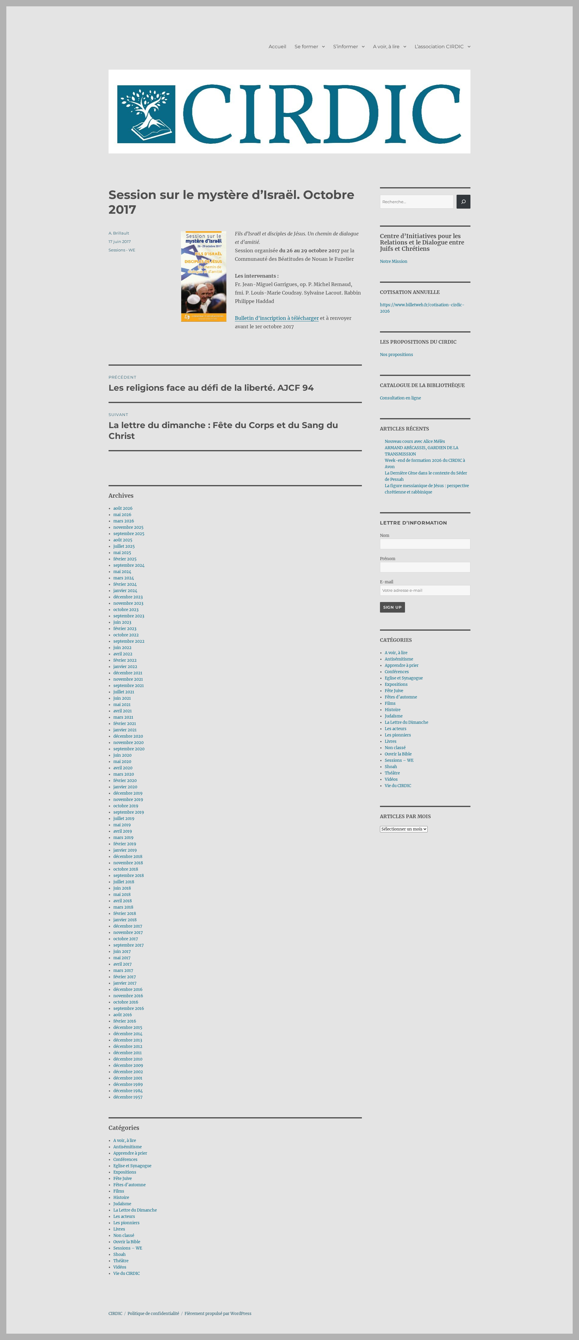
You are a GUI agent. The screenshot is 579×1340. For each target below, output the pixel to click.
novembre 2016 (128, 995)
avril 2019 (122, 831)
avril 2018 (122, 900)
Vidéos (119, 1267)
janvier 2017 (125, 983)
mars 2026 (123, 521)
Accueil (277, 46)
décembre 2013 (127, 1040)
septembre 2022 (128, 641)
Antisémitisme (127, 1146)
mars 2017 (123, 970)
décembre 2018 (127, 856)
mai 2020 (122, 761)
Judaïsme (122, 1203)
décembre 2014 (127, 1033)
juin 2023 (122, 622)
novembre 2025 (128, 527)
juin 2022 (122, 647)
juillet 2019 (123, 818)
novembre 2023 (128, 603)
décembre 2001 (127, 1078)
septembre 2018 (128, 875)
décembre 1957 (128, 1097)
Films (118, 1191)
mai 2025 (122, 552)
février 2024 (125, 584)
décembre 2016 (128, 989)
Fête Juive (122, 1178)
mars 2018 (123, 907)
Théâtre (120, 1260)
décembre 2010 (127, 1059)
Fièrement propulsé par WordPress (218, 1313)
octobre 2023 (125, 609)
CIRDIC (115, 1313)
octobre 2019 (125, 806)
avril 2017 (122, 964)
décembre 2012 (127, 1046)
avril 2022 (122, 654)
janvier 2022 (125, 666)
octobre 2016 (125, 1002)
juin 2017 (122, 951)
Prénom (387, 558)
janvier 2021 (125, 730)
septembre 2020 (128, 749)
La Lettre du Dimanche (135, 1210)
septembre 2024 (128, 565)
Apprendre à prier (130, 1153)
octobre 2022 (126, 635)
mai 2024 (122, 571)
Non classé (123, 1235)
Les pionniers (126, 1222)
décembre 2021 (127, 673)
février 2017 (124, 976)
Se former (306, 46)
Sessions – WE (127, 1248)
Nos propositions (396, 354)
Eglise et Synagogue (132, 1165)
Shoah (119, 1254)
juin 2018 (122, 888)
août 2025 (122, 540)
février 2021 (124, 723)
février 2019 (124, 844)
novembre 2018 (128, 862)
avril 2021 (122, 711)
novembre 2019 (128, 799)
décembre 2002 (128, 1071)
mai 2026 (122, 514)
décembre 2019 (128, 793)
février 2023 (124, 628)
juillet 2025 (124, 546)
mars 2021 (123, 717)
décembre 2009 (128, 1065)
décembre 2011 (127, 1052)
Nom (384, 535)
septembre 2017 (128, 945)
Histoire (121, 1197)
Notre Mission (393, 261)
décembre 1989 (128, 1084)
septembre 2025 (128, 533)
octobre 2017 (125, 938)
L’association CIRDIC (439, 46)
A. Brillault (119, 233)
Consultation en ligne (400, 398)
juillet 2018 (123, 881)
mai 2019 (122, 825)
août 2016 (122, 1014)
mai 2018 (122, 894)
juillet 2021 (123, 692)
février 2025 (125, 559)
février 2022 (125, 660)
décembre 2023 (128, 597)
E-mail (386, 582)
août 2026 (123, 508)
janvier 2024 (125, 590)
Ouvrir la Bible (126, 1241)
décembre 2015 (127, 1027)
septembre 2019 (128, 812)
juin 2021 (122, 698)
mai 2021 (122, 704)
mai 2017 (122, 957)
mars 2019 (123, 837)
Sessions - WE (122, 250)
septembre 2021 (128, 685)
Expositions (124, 1172)
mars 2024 (123, 578)
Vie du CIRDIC (126, 1273)
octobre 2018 (125, 869)
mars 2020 (123, 774)
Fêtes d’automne (129, 1184)
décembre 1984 (128, 1090)
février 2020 (125, 780)
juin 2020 (122, 755)
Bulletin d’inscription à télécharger (277, 318)
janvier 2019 (125, 850)
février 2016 (124, 1021)
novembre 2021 (128, 679)
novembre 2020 (128, 742)
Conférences (125, 1159)
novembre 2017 (128, 932)
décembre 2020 (128, 736)
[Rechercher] (463, 202)
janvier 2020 (125, 787)
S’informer (345, 46)
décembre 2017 (127, 926)
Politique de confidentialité (153, 1313)
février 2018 (124, 913)
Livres (119, 1229)
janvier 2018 (125, 919)
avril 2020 (122, 768)
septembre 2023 (128, 616)
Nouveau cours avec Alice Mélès (415, 441)
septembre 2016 (128, 1008)
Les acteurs (124, 1216)
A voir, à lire (386, 46)
